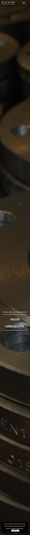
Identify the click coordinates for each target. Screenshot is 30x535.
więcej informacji (19, 528)
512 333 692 (9, 3)
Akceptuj (15, 530)
